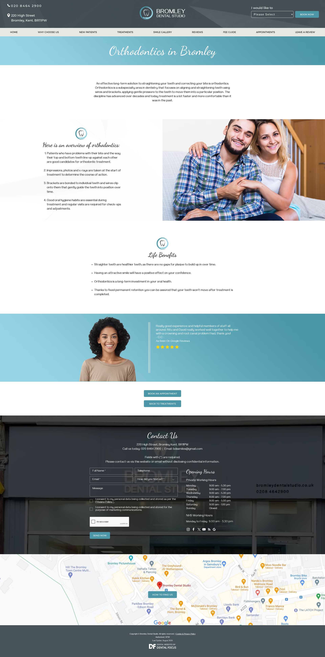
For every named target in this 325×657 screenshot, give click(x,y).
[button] (104, 502)
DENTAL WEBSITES (165, 644)
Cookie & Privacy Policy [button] (186, 634)
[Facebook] (193, 529)
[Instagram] (188, 529)
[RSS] (209, 529)
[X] (199, 529)
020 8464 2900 (26, 6)
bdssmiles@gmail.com (187, 449)
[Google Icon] (214, 529)
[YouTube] (204, 529)
